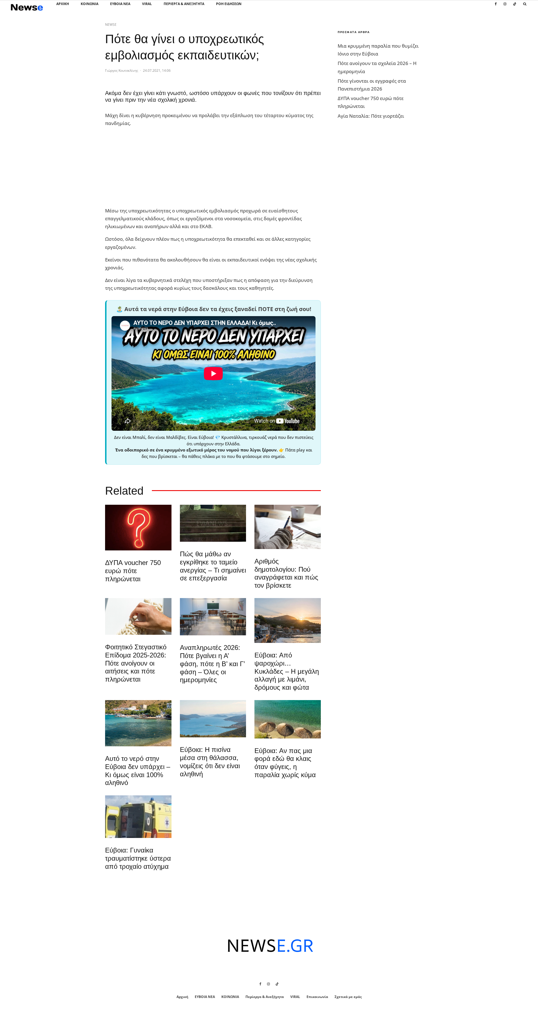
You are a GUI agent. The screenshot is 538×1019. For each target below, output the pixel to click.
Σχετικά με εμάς (348, 996)
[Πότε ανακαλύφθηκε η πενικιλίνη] (138, 616)
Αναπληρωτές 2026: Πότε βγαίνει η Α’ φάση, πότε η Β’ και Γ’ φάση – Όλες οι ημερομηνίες (212, 664)
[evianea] (213, 523)
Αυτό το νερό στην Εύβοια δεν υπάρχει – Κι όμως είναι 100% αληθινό (137, 770)
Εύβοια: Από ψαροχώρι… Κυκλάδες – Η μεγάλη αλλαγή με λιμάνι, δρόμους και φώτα (286, 671)
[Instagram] (505, 7)
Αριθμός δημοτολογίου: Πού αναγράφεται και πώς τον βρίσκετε (286, 573)
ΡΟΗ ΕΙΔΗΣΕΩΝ (229, 3)
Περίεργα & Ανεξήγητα (184, 3)
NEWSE (111, 24)
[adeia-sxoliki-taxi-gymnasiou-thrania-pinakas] (213, 616)
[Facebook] (495, 7)
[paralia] (213, 718)
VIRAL (147, 3)
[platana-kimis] (287, 620)
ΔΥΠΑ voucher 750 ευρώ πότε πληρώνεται (133, 571)
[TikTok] (515, 7)
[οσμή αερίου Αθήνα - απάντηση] (138, 527)
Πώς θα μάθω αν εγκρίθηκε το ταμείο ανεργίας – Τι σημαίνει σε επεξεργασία (213, 566)
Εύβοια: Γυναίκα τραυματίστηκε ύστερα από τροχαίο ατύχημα (138, 858)
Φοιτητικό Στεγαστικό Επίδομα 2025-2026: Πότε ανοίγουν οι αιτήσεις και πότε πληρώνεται (135, 663)
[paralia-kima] (138, 723)
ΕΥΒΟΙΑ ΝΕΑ (120, 3)
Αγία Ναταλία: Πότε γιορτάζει (371, 116)
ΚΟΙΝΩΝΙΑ (89, 3)
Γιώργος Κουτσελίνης (121, 70)
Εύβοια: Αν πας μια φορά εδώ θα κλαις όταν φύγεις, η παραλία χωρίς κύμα (285, 763)
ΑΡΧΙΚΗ (62, 3)
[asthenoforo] (138, 816)
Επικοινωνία (317, 996)
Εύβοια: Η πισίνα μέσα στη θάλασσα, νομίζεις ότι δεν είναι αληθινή (210, 761)
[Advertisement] (147, 167)
